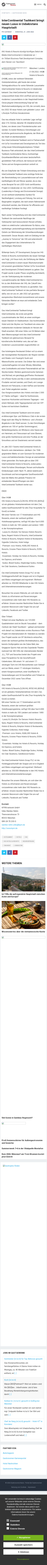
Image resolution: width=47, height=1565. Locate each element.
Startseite (6, 13)
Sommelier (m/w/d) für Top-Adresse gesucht (23, 1359)
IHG (26, 837)
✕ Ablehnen (23, 1552)
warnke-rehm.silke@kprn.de (13, 825)
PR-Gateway (7, 32)
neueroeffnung (28, 841)
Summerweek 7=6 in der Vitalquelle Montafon (22, 1148)
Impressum (32, 1487)
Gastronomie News (19, 13)
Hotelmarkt (8, 837)
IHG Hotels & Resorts (11, 841)
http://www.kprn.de (9, 828)
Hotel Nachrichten (10, 1463)
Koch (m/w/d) (10, 1380)
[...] (15, 1373)
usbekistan (18, 845)
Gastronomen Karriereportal (14, 1458)
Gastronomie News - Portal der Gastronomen (26, 1483)
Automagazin (8, 1453)
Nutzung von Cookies (18, 1487)
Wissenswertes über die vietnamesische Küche (23, 932)
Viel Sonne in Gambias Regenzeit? (17, 1118)
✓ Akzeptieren (23, 1537)
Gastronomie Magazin (12, 1469)
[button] (38, 4)
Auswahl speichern (23, 1545)
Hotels (18, 837)
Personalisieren (23, 1559)
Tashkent (7, 845)
